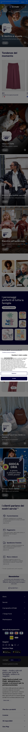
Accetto (14, 378)
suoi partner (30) (8, 358)
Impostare (14, 373)
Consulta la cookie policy (6, 370)
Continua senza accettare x (9, 352)
